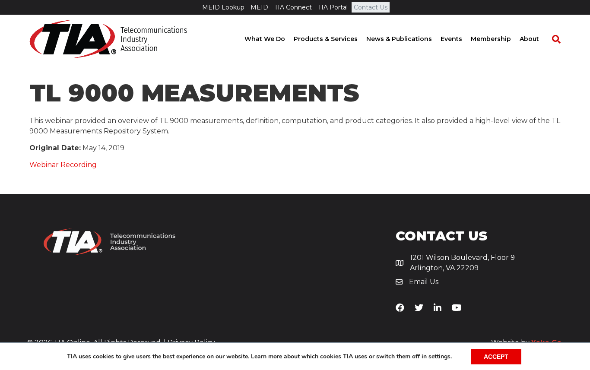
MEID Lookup (223, 7)
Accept (496, 356)
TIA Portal (333, 7)
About (529, 39)
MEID (259, 7)
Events (451, 39)
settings (439, 357)
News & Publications (399, 39)
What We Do (264, 39)
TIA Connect (293, 7)
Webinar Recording (63, 165)
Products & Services (326, 39)
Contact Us (370, 7)
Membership (491, 39)
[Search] (552, 39)
